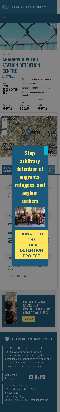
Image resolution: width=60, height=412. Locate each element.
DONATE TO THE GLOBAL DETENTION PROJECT (31, 245)
